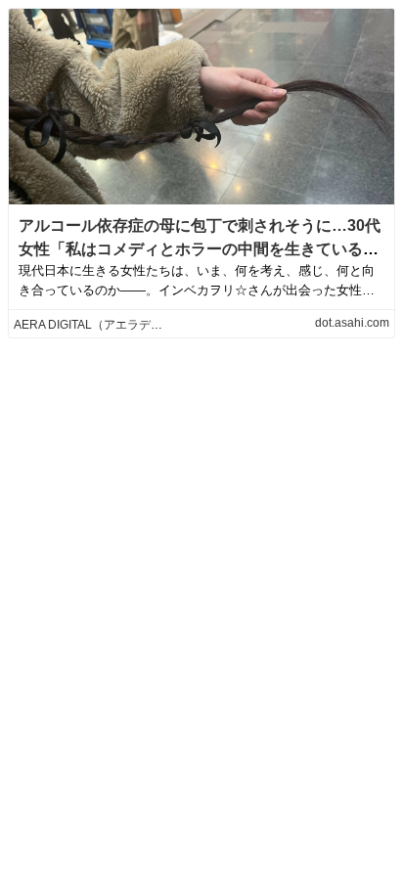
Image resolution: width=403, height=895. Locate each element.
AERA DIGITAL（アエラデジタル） (106, 325)
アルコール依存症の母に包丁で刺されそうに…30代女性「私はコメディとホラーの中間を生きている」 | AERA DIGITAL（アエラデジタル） (200, 249)
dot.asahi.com (352, 323)
